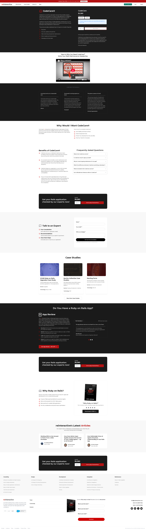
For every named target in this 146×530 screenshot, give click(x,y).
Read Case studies (103, 320)
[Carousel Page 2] (90, 339)
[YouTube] (141, 508)
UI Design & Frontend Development (38, 482)
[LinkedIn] (132, 508)
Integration (89, 476)
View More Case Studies (73, 298)
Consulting (6, 476)
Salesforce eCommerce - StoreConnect (95, 487)
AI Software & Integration (92, 480)
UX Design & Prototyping (36, 480)
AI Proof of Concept (7, 492)
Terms (29, 528)
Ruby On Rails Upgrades (64, 487)
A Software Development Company (66, 480)
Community (32, 503)
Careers (31, 507)
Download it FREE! (90, 411)
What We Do (18, 4)
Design (33, 476)
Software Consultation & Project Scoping (11, 480)
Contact (2, 528)
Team (31, 500)
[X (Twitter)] (138, 508)
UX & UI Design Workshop (8, 482)
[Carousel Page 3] (92, 339)
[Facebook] (135, 508)
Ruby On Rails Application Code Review (11, 484)
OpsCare (116, 484)
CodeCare (117, 482)
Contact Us (128, 4)
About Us (34, 4)
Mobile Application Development (66, 484)
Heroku (60, 489)
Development (62, 476)
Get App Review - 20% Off (48, 346)
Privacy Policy (23, 528)
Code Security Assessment (8, 489)
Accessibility (17, 528)
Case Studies (27, 4)
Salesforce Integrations (91, 482)
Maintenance (118, 476)
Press (12, 528)
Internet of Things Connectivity (93, 489)
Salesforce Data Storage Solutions (94, 484)
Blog (40, 4)
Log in (141, 4)
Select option (81, 15)
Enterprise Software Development (66, 482)
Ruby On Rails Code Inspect (9, 487)
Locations (8, 528)
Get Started (83, 1)
